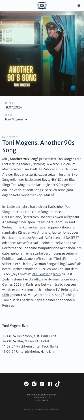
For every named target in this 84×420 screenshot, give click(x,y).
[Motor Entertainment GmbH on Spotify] (26, 384)
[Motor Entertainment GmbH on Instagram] (34, 384)
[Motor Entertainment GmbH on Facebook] (50, 384)
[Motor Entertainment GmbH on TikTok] (57, 384)
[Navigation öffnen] (79, 5)
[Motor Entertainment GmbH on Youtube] (42, 384)
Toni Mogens (14, 119)
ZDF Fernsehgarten (46, 274)
